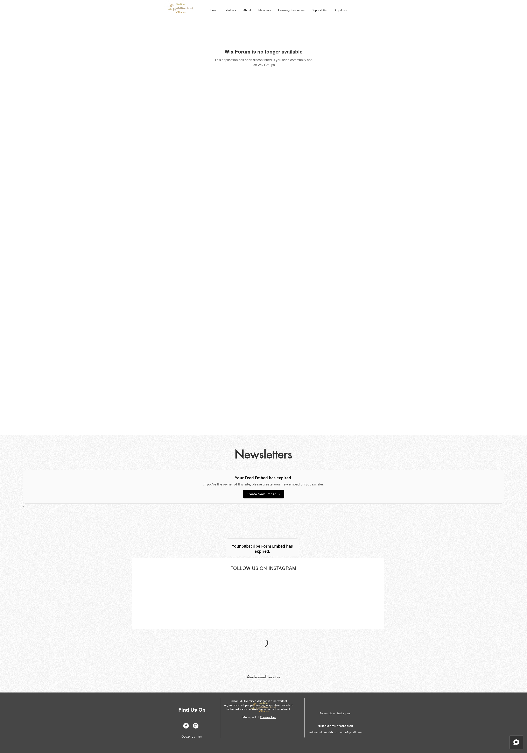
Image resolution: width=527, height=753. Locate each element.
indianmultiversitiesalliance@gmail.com (336, 732)
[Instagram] (195, 726)
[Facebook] (186, 726)
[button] (230, 8)
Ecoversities (268, 717)
